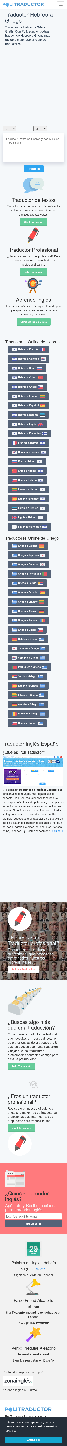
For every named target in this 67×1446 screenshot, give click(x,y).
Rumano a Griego (28, 713)
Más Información (33, 222)
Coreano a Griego (28, 657)
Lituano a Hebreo (28, 489)
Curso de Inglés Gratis (33, 322)
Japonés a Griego (28, 648)
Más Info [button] (10, 1430)
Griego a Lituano (28, 601)
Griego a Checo (27, 629)
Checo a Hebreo (27, 480)
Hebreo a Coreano (29, 358)
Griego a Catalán (28, 545)
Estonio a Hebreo (28, 508)
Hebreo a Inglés (27, 424)
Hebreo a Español (28, 405)
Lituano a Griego (28, 695)
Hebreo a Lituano (28, 396)
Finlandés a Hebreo (29, 526)
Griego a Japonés (28, 555)
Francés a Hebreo (28, 442)
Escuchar (40, 1269)
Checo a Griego (27, 723)
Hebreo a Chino (27, 377)
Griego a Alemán (28, 611)
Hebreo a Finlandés (29, 433)
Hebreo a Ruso (27, 368)
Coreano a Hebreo (29, 452)
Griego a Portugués (29, 573)
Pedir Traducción (33, 272)
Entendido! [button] (33, 1439)
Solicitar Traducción (23, 969)
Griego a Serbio (27, 583)
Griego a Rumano (28, 620)
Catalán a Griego (28, 639)
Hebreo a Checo (27, 386)
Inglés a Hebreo (27, 517)
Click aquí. (57, 831)
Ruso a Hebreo (27, 461)
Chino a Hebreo (27, 470)
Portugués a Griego (29, 667)
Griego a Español (28, 592)
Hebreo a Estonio (28, 414)
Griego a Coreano (28, 564)
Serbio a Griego (27, 676)
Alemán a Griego (28, 704)
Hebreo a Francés (28, 349)
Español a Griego (28, 685)
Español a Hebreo (28, 498)
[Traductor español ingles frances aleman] (23, 4)
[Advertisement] (33, 86)
